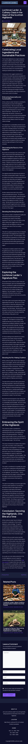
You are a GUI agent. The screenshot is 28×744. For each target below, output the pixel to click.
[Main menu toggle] (25, 2)
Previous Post (5, 574)
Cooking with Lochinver (8, 607)
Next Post (24, 574)
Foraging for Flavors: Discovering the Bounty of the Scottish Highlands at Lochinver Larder (13, 629)
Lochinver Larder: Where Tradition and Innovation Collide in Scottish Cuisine (13, 604)
